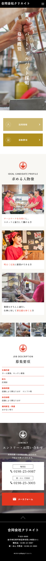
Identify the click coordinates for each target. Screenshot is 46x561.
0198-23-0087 (25, 471)
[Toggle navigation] (43, 4)
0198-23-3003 (24, 483)
